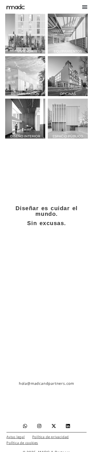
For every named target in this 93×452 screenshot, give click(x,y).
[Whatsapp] (25, 426)
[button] (84, 7)
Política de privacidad (50, 436)
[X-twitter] (53, 426)
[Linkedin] (68, 426)
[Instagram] (39, 426)
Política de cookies (22, 442)
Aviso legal (15, 436)
